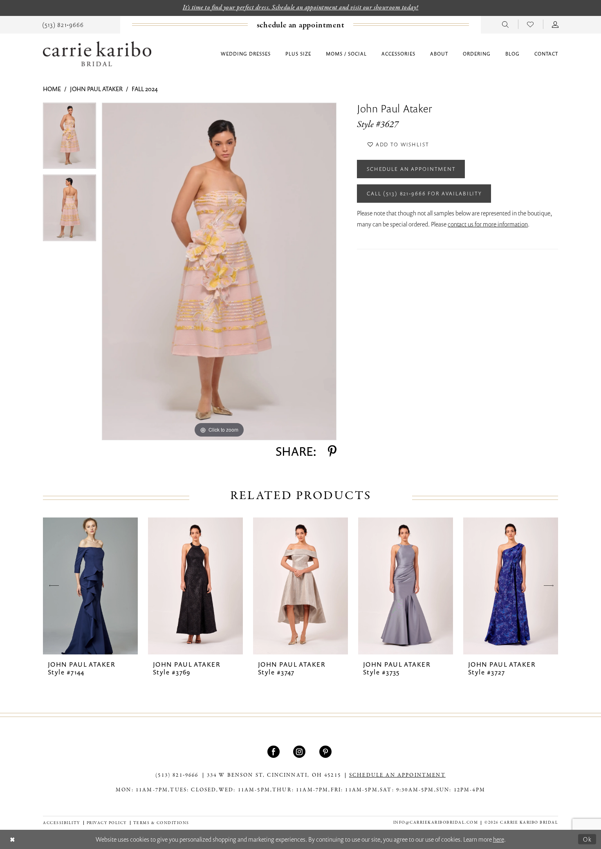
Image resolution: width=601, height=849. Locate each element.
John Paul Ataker (96, 89)
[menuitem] (63, 24)
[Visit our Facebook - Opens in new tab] (274, 752)
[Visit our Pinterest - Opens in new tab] (326, 752)
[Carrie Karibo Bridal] (97, 53)
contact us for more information (488, 224)
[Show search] (505, 24)
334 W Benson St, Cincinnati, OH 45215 (274, 775)
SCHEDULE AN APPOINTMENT (397, 775)
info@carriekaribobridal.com (435, 822)
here (498, 839)
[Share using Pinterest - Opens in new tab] (332, 451)
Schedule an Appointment (411, 168)
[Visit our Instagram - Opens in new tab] (300, 752)
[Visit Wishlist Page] (530, 24)
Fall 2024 (145, 89)
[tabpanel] (69, 139)
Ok (587, 839)
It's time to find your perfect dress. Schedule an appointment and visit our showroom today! (301, 7)
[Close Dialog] (12, 839)
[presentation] (90, 585)
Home (52, 89)
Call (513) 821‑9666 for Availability (424, 193)
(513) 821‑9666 (176, 775)
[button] (555, 24)
